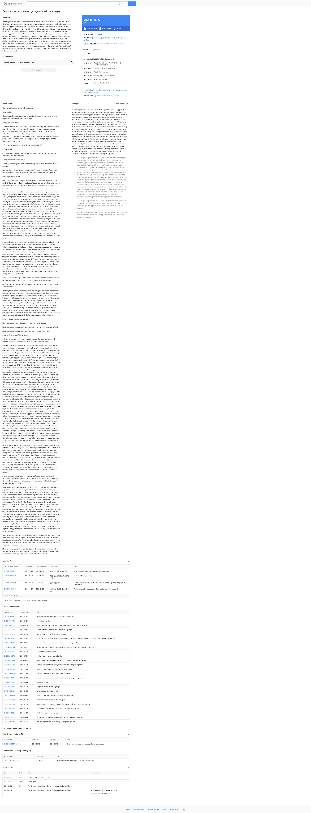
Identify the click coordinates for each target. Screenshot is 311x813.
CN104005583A (9, 647)
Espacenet (97, 96)
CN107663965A (9, 704)
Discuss (116, 96)
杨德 (102, 38)
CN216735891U (9, 682)
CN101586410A (9, 673)
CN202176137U (9, 678)
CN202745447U (9, 634)
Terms (164, 810)
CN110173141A (9, 583)
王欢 (87, 40)
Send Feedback (138, 810)
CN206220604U (9, 722)
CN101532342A (9, 691)
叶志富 (92, 38)
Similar (118, 28)
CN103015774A (9, 665)
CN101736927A (9, 695)
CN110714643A (9, 589)
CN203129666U (9, 717)
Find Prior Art (106, 28)
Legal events (100, 90)
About (128, 810)
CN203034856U (9, 687)
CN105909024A (9, 660)
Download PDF (91, 28)
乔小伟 (107, 38)
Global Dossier (107, 96)
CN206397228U (9, 630)
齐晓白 (118, 38)
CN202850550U (9, 625)
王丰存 (112, 38)
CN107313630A (9, 576)
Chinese (99, 34)
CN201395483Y (9, 700)
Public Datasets (153, 810)
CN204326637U (9, 656)
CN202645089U (9, 652)
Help (183, 810)
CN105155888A (9, 571)
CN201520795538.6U (11, 744)
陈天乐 (123, 38)
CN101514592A (9, 643)
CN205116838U (9, 617)
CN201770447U (9, 621)
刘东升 (98, 38)
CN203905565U (9, 713)
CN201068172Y (9, 708)
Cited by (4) (91, 90)
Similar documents (112, 90)
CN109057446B (9, 638)
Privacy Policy (174, 810)
